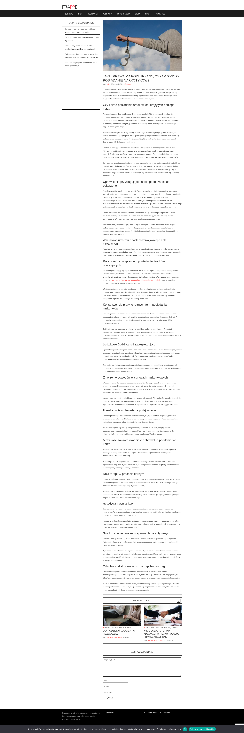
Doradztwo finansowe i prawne (157, 627)
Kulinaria (107, 14)
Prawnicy (128, 84)
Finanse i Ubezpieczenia (113, 627)
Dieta (137, 14)
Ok (185, 729)
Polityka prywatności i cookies (202, 729)
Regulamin (109, 712)
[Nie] (241, 729)
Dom (80, 14)
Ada (108, 84)
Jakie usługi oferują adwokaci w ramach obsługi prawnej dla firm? (162, 634)
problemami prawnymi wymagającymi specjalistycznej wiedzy (136, 280)
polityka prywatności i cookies (158, 712)
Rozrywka (93, 14)
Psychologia (123, 14)
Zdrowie (69, 14)
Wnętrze (160, 14)
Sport (148, 14)
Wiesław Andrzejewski (114, 637)
